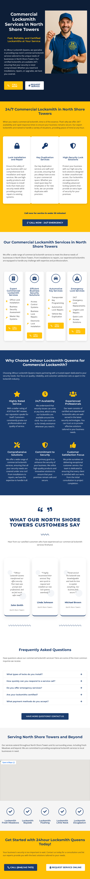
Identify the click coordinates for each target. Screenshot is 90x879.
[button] (45, 674)
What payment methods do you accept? (28, 701)
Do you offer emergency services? (24, 688)
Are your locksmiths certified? (22, 694)
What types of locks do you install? (25, 674)
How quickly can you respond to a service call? (31, 681)
